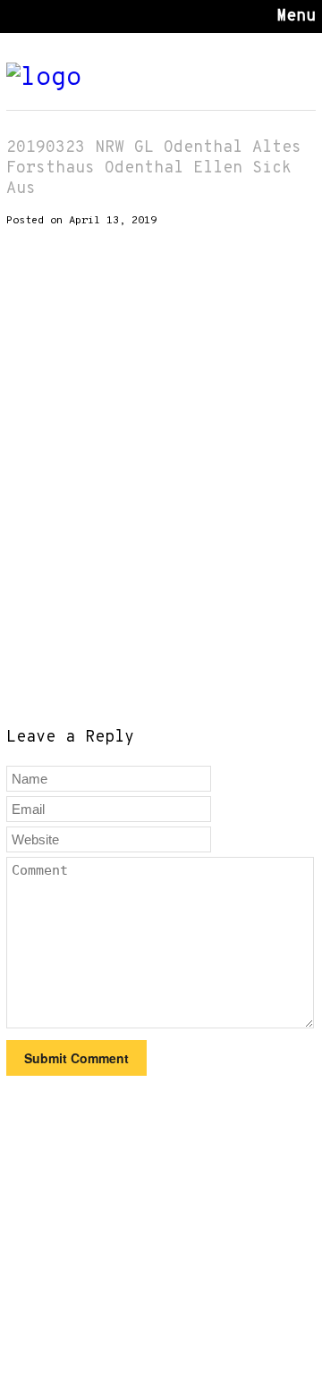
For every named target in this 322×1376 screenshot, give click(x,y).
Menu (296, 16)
